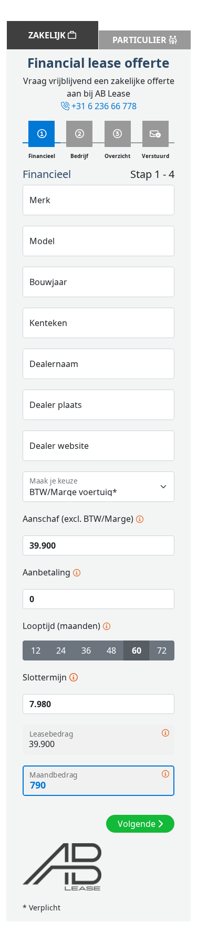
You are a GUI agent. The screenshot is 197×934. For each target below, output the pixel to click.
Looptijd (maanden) (61, 626)
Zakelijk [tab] (48, 35)
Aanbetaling (46, 572)
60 (136, 650)
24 (61, 650)
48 (111, 650)
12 (35, 650)
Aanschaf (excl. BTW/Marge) (78, 518)
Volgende (138, 824)
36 (86, 650)
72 (162, 650)
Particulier (140, 40)
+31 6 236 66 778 (104, 106)
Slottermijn (45, 677)
